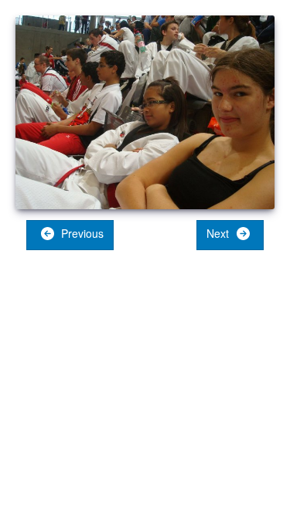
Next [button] (219, 233)
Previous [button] (81, 233)
